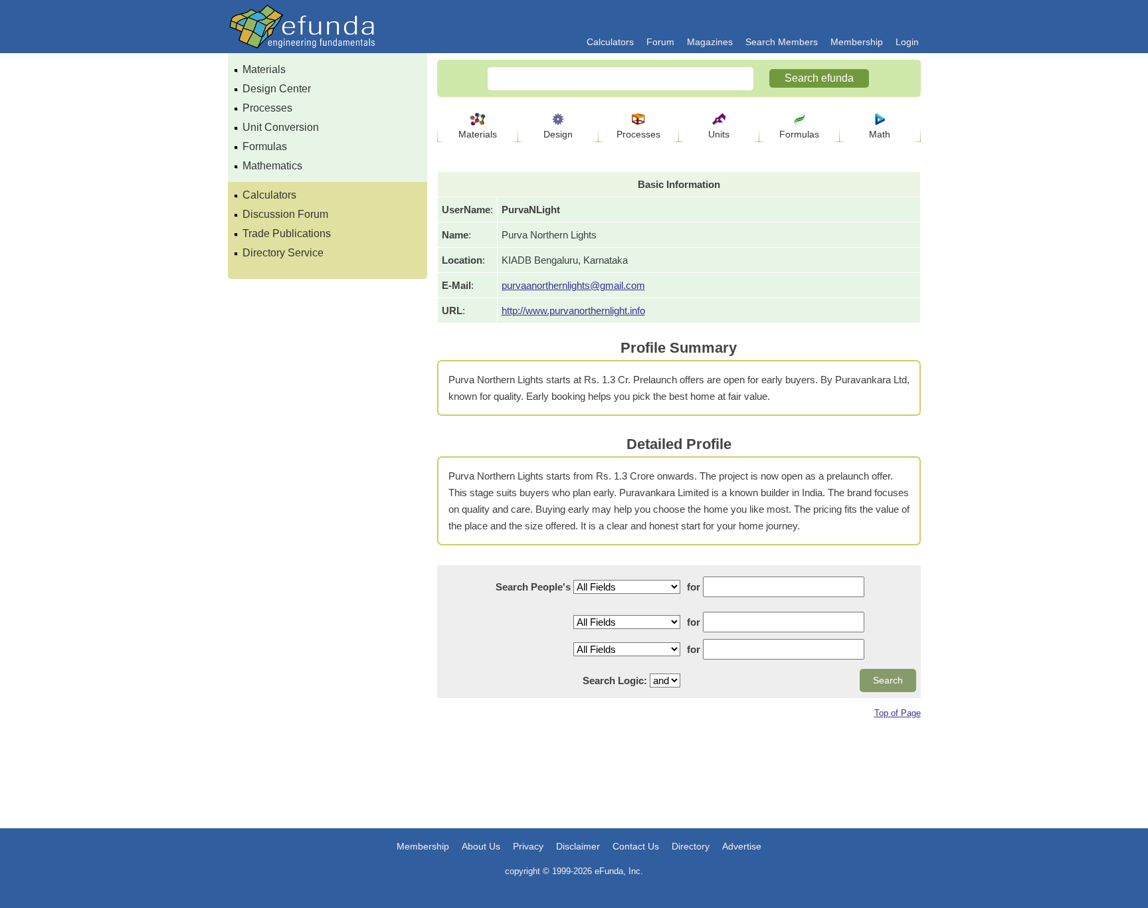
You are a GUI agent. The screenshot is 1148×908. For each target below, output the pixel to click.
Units (718, 134)
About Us (481, 846)
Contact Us (636, 846)
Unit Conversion (280, 127)
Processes (267, 108)
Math (879, 134)
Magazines (710, 42)
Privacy (528, 846)
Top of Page (897, 713)
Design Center (276, 88)
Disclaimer (578, 846)
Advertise (741, 846)
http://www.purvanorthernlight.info (573, 310)
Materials (264, 69)
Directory (691, 846)
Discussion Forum (285, 214)
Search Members (781, 42)
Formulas (264, 146)
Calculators (610, 42)
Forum (660, 42)
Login (907, 42)
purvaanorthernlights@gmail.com (573, 285)
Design (558, 134)
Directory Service (283, 252)
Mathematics (272, 165)
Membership (856, 42)
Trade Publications (286, 233)
